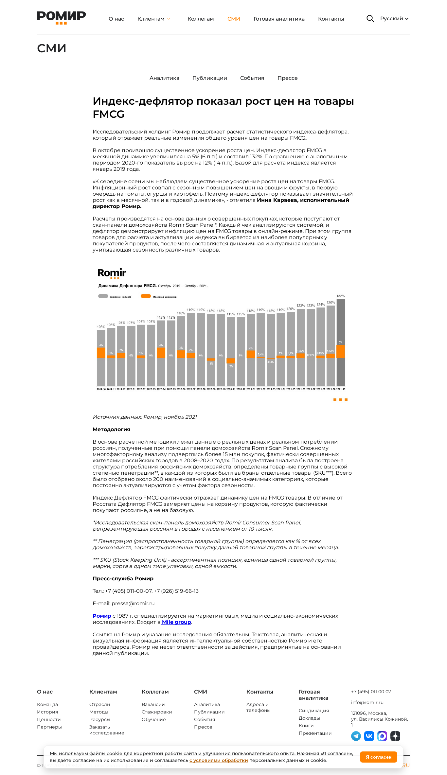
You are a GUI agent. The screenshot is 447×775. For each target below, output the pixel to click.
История (47, 712)
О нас (116, 19)
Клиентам (151, 19)
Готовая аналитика (279, 19)
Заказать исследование (106, 730)
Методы (98, 712)
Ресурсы (99, 719)
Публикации (209, 712)
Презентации (315, 733)
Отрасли (99, 704)
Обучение (154, 719)
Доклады (309, 718)
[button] (370, 18)
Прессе (203, 727)
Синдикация (314, 710)
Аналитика (207, 704)
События (204, 719)
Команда (47, 704)
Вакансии (153, 704)
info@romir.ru (367, 702)
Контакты (331, 19)
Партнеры (49, 727)
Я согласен (378, 757)
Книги (306, 726)
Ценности (49, 719)
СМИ (233, 19)
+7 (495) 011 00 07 (371, 692)
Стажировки (157, 712)
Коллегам (201, 19)
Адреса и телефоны (258, 707)
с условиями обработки (218, 760)
